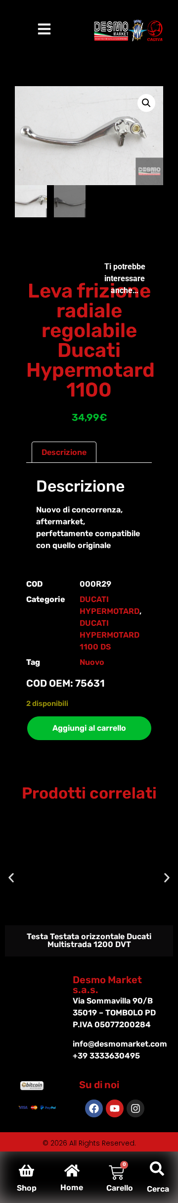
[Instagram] (135, 1108)
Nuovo (92, 662)
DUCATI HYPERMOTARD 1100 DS (109, 635)
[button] (146, 103)
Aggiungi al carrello (89, 728)
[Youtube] (115, 1108)
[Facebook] (94, 1108)
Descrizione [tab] (64, 452)
